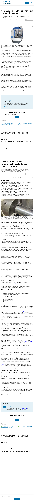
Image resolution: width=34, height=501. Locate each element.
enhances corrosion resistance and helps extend (15, 321)
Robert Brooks (3, 19)
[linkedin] (15, 23)
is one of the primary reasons (21, 311)
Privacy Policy (30, 496)
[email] (20, 23)
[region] (17, 498)
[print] (32, 23)
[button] (1, 2)
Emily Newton (10, 404)
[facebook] (13, 23)
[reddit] (18, 23)
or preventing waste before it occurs (12, 283)
